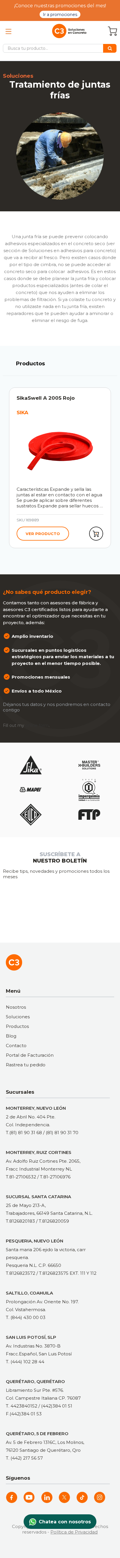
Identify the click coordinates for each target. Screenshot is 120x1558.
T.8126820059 (54, 1221)
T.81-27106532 (21, 1177)
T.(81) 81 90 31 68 (24, 1132)
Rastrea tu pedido (25, 1064)
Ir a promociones (60, 14)
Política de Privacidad (74, 1532)
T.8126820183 (20, 1221)
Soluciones (18, 1016)
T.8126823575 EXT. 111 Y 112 (67, 1273)
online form (37, 725)
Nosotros (16, 1007)
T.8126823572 (20, 1273)
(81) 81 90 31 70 (62, 1132)
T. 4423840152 (21, 1406)
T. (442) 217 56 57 (24, 1458)
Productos (17, 1026)
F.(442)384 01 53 (24, 1414)
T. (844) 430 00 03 (25, 1317)
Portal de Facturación (30, 1055)
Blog (11, 1036)
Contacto (16, 1045)
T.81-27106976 (55, 1177)
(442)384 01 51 (56, 1406)
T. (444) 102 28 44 (25, 1361)
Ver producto (43, 533)
